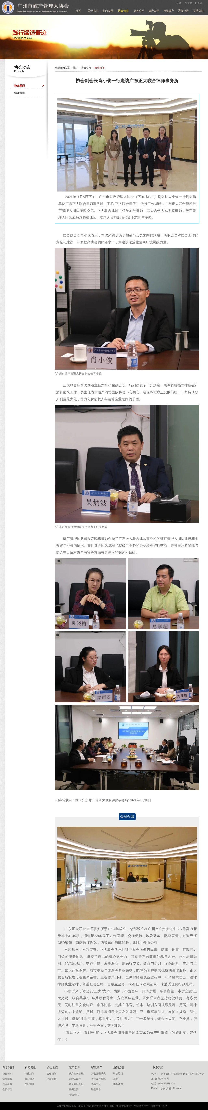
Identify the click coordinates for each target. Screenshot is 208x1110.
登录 (178, 3)
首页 (78, 10)
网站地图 (137, 1106)
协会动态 (86, 67)
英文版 (198, 2)
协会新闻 (99, 67)
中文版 (189, 2)
